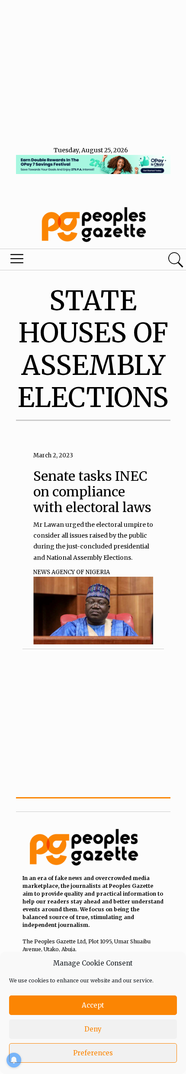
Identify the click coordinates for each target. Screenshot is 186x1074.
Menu (63, 260)
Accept (93, 1005)
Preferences (93, 1053)
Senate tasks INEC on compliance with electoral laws (92, 492)
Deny (93, 1029)
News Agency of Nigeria (71, 572)
